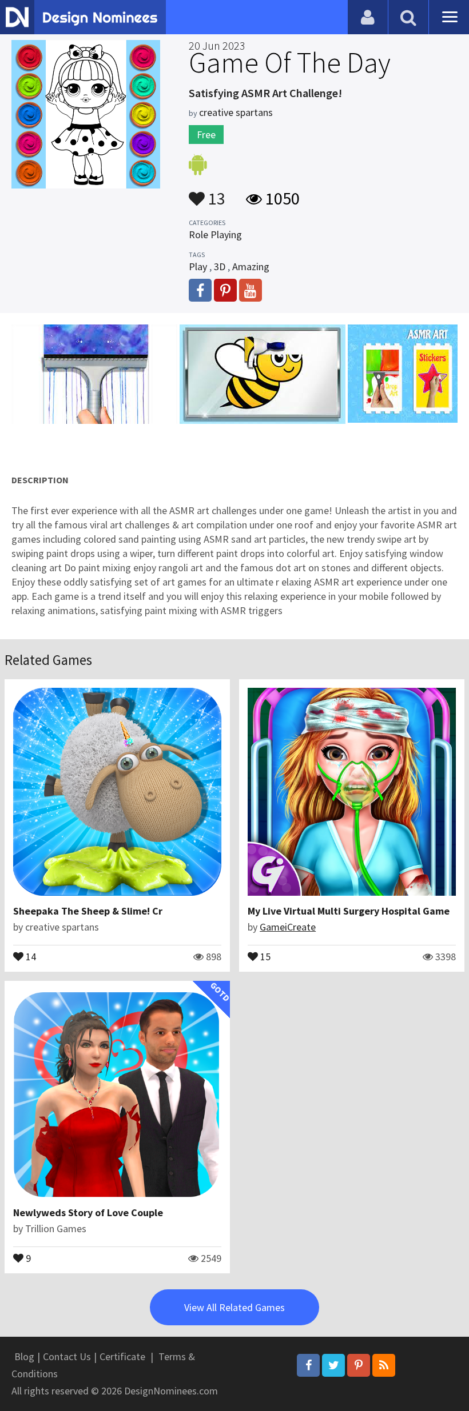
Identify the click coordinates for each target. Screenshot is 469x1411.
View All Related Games (234, 1307)
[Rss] (383, 1365)
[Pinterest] (358, 1365)
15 (264, 955)
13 (215, 193)
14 (29, 955)
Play (198, 266)
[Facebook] (308, 1365)
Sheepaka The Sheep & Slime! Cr (87, 910)
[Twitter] (333, 1365)
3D (219, 266)
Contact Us (67, 1356)
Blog (24, 1356)
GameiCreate (288, 926)
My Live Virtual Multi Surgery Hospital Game (349, 910)
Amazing (250, 266)
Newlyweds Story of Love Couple (88, 1212)
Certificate (122, 1356)
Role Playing (215, 234)
